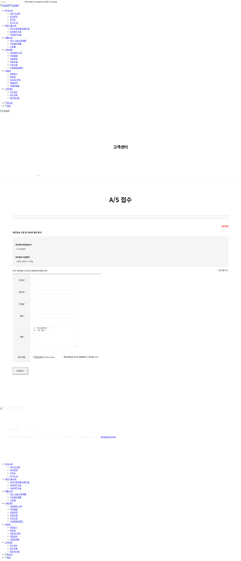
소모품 (13, 500)
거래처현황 (14, 539)
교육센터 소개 (16, 506)
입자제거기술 (15, 485)
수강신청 (14, 518)
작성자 (21, 280)
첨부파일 (21, 357)
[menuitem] (9, 102)
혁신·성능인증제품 (18, 494)
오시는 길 (14, 476)
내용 (21, 336)
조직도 (13, 473)
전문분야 (14, 536)
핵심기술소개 (10, 479)
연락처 (21, 292)
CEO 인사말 (15, 467)
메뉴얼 (13, 530)
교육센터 (9, 503)
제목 (21, 315)
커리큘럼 (14, 509)
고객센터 (9, 542)
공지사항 (14, 548)
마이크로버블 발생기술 (19, 482)
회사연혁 (14, 470)
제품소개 (9, 491)
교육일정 (14, 512)
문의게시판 (14, 551)
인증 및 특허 (15, 533)
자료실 (8, 524)
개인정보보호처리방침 (108, 437)
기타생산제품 (15, 497)
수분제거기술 (15, 488)
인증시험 (14, 515)
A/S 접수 (13, 545)
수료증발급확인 (16, 521)
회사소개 (9, 463)
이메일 (21, 304)
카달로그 (14, 527)
